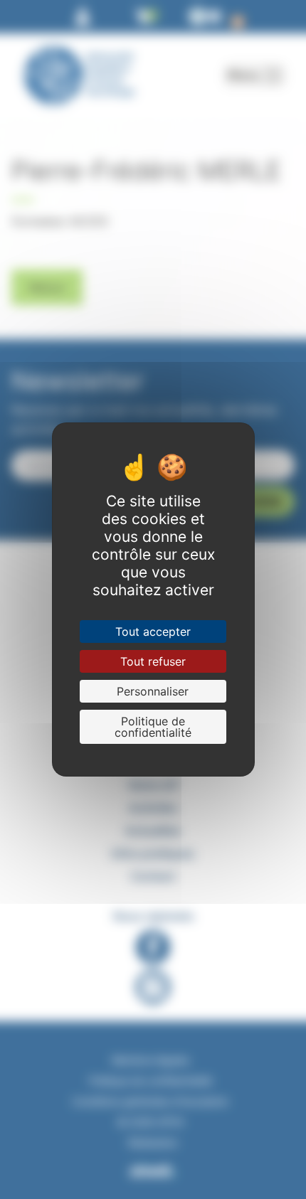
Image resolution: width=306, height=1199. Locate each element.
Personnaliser (153, 691)
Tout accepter (153, 631)
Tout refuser (153, 661)
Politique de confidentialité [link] (153, 727)
